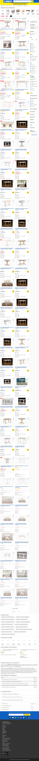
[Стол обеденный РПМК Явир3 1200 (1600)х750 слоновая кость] (7, 84)
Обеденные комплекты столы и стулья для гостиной (24, 629)
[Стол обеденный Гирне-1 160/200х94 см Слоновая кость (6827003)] (7, 164)
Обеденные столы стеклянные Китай (7, 624)
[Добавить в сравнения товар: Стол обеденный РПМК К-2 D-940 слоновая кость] (13, 479)
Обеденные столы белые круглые (7, 631)
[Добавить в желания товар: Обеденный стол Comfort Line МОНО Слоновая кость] (28, 378)
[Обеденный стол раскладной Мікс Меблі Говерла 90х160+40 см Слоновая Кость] (7, 381)
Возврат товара (4, 740)
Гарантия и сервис (5, 741)
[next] (38, 638)
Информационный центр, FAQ (6, 722)
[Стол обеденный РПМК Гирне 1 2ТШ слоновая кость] (22, 460)
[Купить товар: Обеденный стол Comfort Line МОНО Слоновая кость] (28, 390)
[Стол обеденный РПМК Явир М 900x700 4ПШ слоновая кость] (22, 481)
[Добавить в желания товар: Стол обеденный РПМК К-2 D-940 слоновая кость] (13, 478)
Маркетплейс (4, 732)
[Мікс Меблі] (2, 16)
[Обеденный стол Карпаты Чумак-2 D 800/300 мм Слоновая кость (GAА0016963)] (22, 183)
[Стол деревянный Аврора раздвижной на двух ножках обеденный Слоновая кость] (7, 441)
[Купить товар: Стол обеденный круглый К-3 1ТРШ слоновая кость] (13, 33)
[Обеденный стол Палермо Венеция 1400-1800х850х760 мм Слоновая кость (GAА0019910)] (22, 124)
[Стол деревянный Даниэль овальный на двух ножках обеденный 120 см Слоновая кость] (22, 44)
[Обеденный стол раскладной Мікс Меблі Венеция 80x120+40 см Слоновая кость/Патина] (22, 282)
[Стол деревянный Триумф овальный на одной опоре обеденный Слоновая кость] (22, 342)
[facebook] (10, 717)
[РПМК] (7, 16)
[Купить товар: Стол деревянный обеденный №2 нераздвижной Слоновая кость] (13, 113)
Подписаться (27, 714)
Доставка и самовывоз (5, 739)
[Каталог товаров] (2, 1)
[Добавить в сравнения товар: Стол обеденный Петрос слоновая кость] (28, 62)
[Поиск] (32, 1)
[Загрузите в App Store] (5, 753)
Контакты (3, 729)
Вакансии (3, 730)
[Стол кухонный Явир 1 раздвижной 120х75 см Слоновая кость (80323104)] (7, 322)
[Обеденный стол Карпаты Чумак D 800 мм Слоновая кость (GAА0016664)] (7, 573)
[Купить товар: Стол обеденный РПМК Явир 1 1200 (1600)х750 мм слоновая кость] (28, 33)
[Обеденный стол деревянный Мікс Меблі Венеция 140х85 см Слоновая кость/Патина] (7, 361)
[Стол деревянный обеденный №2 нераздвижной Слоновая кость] (7, 104)
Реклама (3, 733)
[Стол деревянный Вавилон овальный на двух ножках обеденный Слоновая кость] (22, 243)
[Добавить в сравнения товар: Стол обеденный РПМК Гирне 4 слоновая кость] (13, 62)
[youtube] (13, 717)
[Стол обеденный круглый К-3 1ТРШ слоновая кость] (7, 24)
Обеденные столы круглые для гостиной (8, 629)
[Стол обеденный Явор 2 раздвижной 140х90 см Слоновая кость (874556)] (22, 84)
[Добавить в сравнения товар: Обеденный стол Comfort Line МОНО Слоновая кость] (28, 379)
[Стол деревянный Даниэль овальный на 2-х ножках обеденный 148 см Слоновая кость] (22, 262)
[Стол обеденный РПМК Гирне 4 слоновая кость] (7, 64)
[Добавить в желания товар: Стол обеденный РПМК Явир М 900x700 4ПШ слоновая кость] (28, 478)
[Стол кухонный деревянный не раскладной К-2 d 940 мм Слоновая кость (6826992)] (7, 243)
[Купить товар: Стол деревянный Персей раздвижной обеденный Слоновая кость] (13, 430)
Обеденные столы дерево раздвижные (20, 631)
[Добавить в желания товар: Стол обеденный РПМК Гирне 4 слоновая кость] (13, 61)
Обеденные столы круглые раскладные (7, 626)
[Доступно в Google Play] (5, 755)
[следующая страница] (19, 611)
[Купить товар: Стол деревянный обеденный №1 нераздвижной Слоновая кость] (28, 450)
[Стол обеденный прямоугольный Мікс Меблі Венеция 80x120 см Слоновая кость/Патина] (22, 322)
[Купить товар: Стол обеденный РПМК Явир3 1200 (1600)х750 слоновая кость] (13, 94)
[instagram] (15, 717)
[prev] (36, 638)
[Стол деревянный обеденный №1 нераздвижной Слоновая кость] (22, 441)
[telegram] (23, 717)
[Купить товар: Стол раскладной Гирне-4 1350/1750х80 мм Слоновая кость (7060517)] (28, 113)
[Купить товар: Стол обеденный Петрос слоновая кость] (28, 73)
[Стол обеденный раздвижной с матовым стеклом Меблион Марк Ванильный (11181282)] (7, 44)
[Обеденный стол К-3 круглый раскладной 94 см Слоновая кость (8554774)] (22, 203)
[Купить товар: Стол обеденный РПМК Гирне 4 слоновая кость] (13, 73)
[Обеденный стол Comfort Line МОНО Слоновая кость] (22, 381)
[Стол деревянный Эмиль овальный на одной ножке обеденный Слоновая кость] (22, 421)
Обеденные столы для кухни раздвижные (8, 619)
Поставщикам (4, 731)
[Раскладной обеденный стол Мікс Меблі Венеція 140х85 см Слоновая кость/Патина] (7, 223)
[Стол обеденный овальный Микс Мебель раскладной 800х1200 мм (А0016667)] (22, 361)
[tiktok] (21, 717)
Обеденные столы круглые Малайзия (21, 626)
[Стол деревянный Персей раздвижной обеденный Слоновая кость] (7, 421)
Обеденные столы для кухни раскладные (21, 624)
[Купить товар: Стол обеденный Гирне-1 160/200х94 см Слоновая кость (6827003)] (13, 173)
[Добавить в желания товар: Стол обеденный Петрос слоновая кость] (28, 61)
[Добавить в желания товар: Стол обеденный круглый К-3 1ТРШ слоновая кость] (13, 20)
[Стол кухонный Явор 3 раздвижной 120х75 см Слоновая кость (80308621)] (7, 203)
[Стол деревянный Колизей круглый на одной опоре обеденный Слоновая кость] (7, 262)
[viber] (18, 717)
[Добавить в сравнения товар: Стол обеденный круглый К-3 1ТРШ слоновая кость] (13, 22)
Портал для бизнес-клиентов (6, 750)
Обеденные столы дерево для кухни (21, 619)
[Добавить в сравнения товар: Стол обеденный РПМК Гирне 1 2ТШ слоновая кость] (28, 459)
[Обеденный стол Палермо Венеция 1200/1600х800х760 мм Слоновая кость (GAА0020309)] (7, 183)
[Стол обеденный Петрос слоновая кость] (22, 64)
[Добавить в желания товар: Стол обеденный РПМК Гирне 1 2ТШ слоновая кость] (28, 457)
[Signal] (11, 16)
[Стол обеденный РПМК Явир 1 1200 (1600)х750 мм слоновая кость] (22, 24)
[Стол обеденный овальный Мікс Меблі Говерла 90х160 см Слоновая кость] (7, 144)
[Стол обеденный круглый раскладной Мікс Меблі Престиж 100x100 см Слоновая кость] (22, 592)
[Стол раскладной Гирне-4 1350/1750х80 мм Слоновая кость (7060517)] (22, 104)
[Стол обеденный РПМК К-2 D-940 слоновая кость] (7, 481)
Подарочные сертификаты (6, 743)
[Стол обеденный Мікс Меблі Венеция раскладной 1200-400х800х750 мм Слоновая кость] (22, 302)
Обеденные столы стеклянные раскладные (8, 634)
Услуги (3, 742)
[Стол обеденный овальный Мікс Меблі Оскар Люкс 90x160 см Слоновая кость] (7, 500)
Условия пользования (5, 749)
